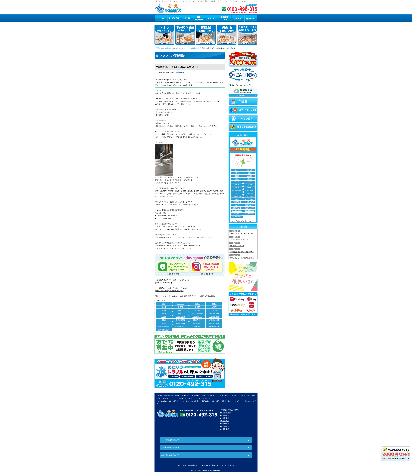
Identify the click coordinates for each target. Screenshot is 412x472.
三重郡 (163, 317)
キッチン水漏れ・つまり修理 (188, 401)
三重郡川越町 (214, 317)
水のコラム (212, 18)
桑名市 (163, 307)
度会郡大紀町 (214, 323)
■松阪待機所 (224, 418)
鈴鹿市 (180, 307)
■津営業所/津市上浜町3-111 (229, 410)
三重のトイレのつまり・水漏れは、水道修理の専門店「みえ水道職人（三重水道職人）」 (186, 296)
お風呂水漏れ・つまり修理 (210, 401)
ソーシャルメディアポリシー (184, 398)
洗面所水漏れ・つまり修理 (230, 401)
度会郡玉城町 (180, 323)
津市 (163, 304)
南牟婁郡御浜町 (214, 326)
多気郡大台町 (214, 320)
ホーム (160, 18)
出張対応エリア (225, 18)
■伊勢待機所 (224, 426)
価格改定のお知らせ (236, 246)
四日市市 (180, 304)
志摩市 (163, 313)
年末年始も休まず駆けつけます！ (241, 252)
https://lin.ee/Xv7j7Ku (163, 283)
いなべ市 (214, 310)
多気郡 (163, 320)
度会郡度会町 (197, 323)
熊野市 (197, 310)
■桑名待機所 (224, 421)
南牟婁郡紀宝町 (164, 330)
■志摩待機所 (224, 429)
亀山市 (163, 310)
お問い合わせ (251, 18)
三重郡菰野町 (180, 317)
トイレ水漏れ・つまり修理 (167, 401)
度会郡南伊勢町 (164, 326)
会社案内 (238, 18)
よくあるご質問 (222, 395)
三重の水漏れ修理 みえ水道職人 (168, 395)
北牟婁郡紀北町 (180, 326)
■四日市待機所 (225, 413)
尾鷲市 (214, 307)
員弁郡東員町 (214, 313)
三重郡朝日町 (197, 317)
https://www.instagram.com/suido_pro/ (169, 291)
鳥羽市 (180, 310)
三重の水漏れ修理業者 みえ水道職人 (169, 48)
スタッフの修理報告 (191, 48)
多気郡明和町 (197, 320)
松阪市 (214, 304)
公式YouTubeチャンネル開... (239, 240)
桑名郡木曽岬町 (197, 313)
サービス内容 (173, 18)
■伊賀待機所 (224, 423)
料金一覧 (186, 18)
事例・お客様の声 (199, 18)
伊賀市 (180, 313)
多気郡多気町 (180, 320)
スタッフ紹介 (244, 395)
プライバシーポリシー (203, 398)
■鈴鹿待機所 (224, 415)
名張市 (197, 307)
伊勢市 (197, 304)
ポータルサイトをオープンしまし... (242, 233)
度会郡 (163, 323)
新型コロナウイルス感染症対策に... (242, 258)
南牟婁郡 (197, 326)
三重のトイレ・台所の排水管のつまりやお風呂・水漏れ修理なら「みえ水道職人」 (206, 465)
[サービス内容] (169, 18)
